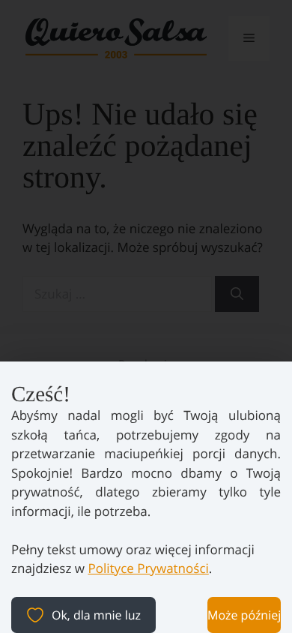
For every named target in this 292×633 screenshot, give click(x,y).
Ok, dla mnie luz (96, 615)
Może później (244, 615)
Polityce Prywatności (148, 568)
